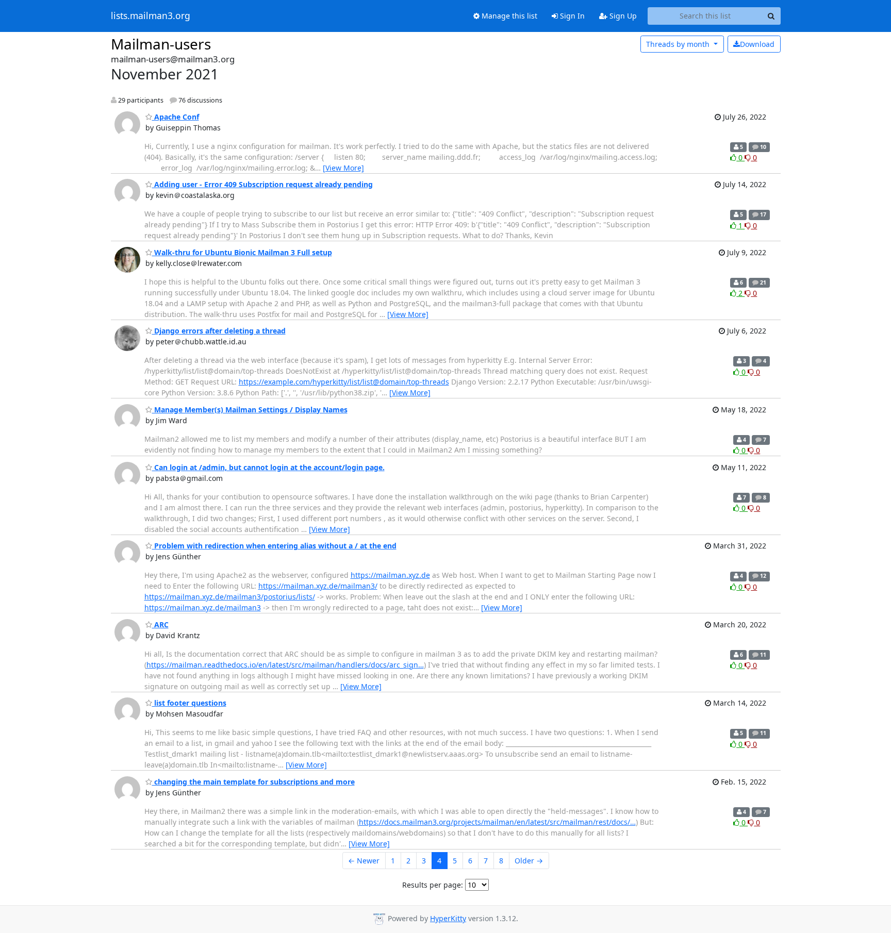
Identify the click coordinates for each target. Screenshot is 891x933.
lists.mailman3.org (150, 16)
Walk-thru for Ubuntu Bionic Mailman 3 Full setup (242, 252)
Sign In (571, 16)
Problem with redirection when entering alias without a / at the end (274, 546)
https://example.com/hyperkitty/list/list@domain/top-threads (344, 382)
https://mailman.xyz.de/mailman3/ (317, 586)
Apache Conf (175, 117)
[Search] (771, 16)
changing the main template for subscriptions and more (253, 782)
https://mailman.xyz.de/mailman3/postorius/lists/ (229, 597)
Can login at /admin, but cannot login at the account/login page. (268, 467)
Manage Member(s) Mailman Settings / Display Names (250, 409)
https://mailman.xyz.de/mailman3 (202, 607)
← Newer (364, 860)
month (679, 44)
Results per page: (432, 885)
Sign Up (622, 16)
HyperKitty (448, 918)
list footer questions (189, 703)
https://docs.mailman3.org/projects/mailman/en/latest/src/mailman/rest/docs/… (497, 822)
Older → (529, 860)
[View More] (343, 168)
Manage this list (508, 16)
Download (757, 44)
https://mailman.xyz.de (390, 575)
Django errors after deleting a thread (219, 331)
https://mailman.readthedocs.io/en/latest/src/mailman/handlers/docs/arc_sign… (285, 665)
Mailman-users (161, 44)
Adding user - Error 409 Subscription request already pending (262, 184)
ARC (160, 624)
